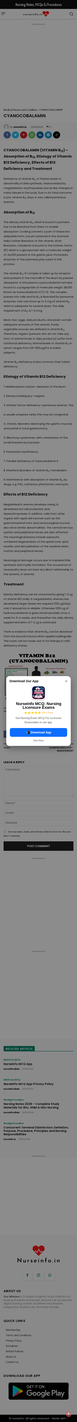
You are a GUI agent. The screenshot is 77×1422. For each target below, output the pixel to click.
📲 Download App (38, 732)
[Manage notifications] (68, 1414)
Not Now (38, 740)
